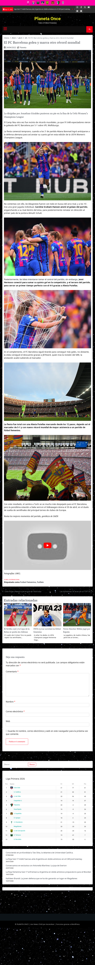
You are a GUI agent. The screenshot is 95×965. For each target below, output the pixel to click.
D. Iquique (17, 818)
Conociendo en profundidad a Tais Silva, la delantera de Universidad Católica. (39, 852)
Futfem (40, 582)
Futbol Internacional (12, 579)
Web (8, 721)
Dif (73, 784)
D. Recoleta (17, 839)
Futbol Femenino (28, 582)
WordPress (75, 924)
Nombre (10, 701)
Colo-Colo (17, 788)
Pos (6, 784)
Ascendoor (50, 924)
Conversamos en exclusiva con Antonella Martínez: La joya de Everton (72, 9)
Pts (85, 784)
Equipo (12, 784)
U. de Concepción (19, 831)
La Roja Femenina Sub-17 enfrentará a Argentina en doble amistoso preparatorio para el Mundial (48, 872)
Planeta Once (47, 18)
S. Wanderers (18, 822)
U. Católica (17, 792)
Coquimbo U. (18, 800)
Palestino (17, 805)
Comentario (12, 671)
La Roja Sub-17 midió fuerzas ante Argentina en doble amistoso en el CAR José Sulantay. (44, 859)
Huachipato (17, 809)
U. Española (17, 813)
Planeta (23, 47)
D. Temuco (17, 835)
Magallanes (17, 826)
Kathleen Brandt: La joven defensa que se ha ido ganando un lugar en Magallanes (41, 878)
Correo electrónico (15, 711)
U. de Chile (17, 796)
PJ (61, 784)
